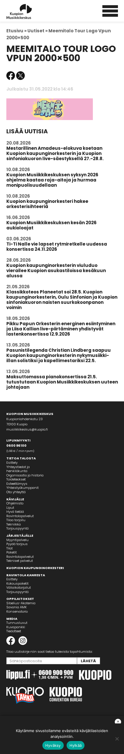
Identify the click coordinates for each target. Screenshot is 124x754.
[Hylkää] (117, 739)
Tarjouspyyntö (17, 528)
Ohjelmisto (14, 503)
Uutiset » (37, 31)
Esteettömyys (16, 483)
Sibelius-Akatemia (20, 603)
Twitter (20, 75)
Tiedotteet (13, 631)
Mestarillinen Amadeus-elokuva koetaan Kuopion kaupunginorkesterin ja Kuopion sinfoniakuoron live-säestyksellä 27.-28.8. (55, 153)
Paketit (11, 552)
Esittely (12, 462)
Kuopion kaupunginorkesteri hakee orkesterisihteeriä (47, 203)
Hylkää (75, 745)
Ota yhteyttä (16, 492)
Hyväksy (53, 745)
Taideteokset (16, 479)
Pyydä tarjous (17, 544)
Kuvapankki (15, 627)
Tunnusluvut (16, 622)
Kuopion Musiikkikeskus (26, 11)
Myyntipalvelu (17, 540)
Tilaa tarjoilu (15, 520)
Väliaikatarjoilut (18, 587)
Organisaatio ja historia (25, 475)
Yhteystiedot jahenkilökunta (18, 469)
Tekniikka (13, 524)
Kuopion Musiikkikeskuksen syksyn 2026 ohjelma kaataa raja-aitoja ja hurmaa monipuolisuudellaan (52, 180)
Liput (10, 507)
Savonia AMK (16, 607)
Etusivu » (16, 31)
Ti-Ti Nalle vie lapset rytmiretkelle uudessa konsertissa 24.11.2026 (56, 246)
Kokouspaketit (17, 583)
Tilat (9, 548)
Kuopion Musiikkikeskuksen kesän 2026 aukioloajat (51, 225)
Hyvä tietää (15, 511)
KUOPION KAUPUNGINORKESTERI (35, 568)
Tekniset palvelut (19, 560)
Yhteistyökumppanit (22, 487)
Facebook (10, 75)
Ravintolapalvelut (20, 516)
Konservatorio (17, 611)
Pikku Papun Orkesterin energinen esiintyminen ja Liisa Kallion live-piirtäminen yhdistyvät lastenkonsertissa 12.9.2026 (60, 329)
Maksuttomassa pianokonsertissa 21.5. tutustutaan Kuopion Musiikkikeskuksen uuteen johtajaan (62, 382)
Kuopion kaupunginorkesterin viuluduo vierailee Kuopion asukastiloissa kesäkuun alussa (56, 270)
